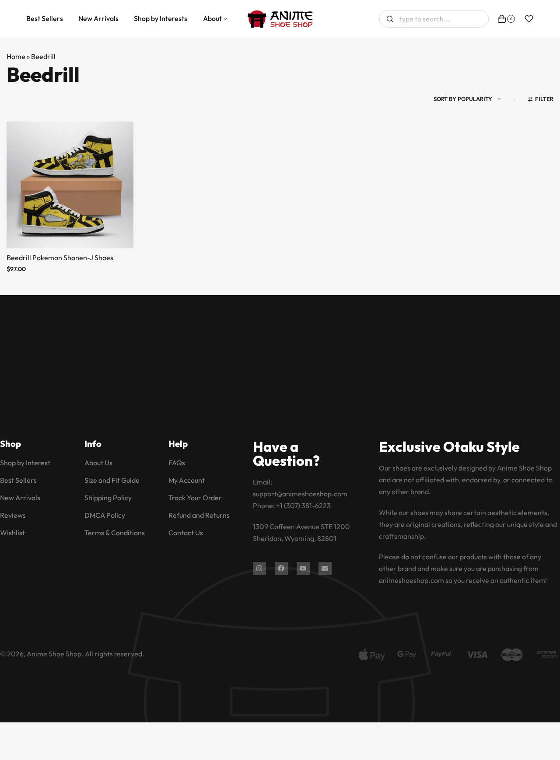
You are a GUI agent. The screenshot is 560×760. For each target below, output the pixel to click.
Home (16, 56)
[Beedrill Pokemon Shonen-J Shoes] (70, 185)
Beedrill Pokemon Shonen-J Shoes (60, 257)
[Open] (529, 19)
